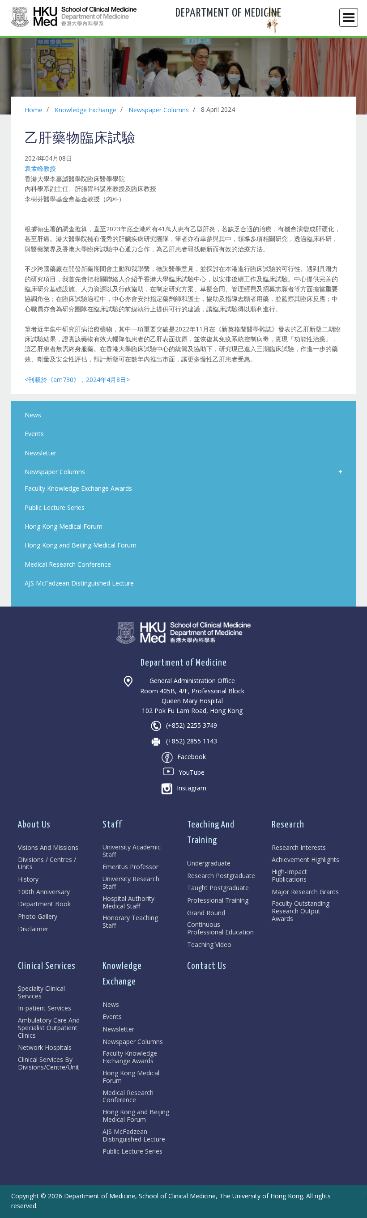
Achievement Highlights (305, 860)
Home (34, 110)
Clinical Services (47, 966)
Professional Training (217, 900)
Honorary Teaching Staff (130, 921)
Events (112, 1017)
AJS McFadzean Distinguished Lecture (133, 1135)
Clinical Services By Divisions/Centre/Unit (48, 1063)
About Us (34, 824)
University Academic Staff (131, 851)
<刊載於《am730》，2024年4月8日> (77, 379)
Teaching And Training (211, 832)
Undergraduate (208, 863)
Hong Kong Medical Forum (130, 1077)
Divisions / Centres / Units (47, 863)
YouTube (192, 772)
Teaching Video (209, 945)
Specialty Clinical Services (41, 992)
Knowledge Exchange (85, 110)
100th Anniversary (44, 892)
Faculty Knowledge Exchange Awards (129, 1057)
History (28, 879)
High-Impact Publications (289, 875)
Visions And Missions (48, 848)
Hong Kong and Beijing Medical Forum (135, 1116)
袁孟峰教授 (40, 168)
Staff (112, 824)
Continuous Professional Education (220, 928)
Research (288, 824)
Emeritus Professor (130, 867)
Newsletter (118, 1029)
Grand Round (206, 913)
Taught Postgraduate (218, 888)
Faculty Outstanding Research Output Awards (300, 911)
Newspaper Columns (158, 110)
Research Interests (299, 848)
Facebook (191, 756)
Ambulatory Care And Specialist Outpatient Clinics (49, 1028)
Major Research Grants (305, 892)
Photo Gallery (37, 917)
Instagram (191, 788)
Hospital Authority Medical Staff (128, 902)
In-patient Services (44, 1008)
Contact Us (206, 966)
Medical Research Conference (128, 1096)
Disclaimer (33, 929)
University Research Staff (130, 883)
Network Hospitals (45, 1048)
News (110, 1005)
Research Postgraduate (221, 876)
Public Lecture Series (132, 1151)
